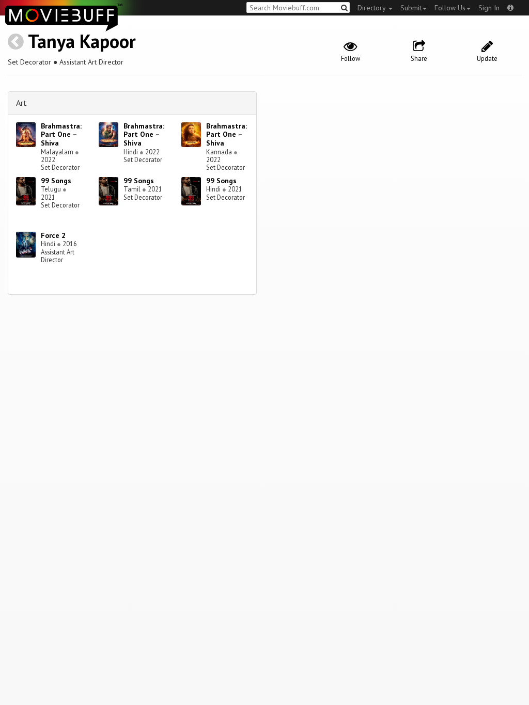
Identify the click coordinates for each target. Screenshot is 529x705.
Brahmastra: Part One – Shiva (61, 134)
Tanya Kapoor (82, 41)
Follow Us (449, 7)
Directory (372, 7)
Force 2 (53, 235)
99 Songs (56, 180)
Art (21, 103)
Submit (411, 7)
